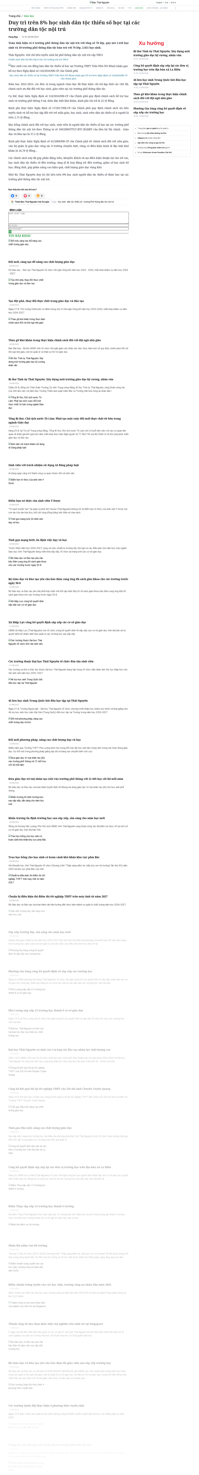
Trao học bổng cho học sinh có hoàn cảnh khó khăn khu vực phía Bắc (54, 857)
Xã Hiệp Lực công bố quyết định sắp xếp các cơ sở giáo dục (47, 622)
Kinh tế (99, 8)
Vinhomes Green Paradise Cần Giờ (157, 152)
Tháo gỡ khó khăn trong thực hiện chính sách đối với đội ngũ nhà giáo (54, 340)
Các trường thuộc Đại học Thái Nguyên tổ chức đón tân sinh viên (51, 661)
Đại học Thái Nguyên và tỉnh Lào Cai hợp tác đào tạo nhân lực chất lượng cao (59, 1049)
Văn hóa (111, 8)
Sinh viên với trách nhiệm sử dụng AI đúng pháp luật (43, 465)
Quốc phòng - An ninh (157, 8)
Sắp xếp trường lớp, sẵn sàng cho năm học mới (39, 932)
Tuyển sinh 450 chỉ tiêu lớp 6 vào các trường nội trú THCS (38, 59)
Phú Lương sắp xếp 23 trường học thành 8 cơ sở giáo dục (45, 1010)
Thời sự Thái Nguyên (53, 8)
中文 (166, 3)
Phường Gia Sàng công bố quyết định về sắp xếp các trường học (50, 971)
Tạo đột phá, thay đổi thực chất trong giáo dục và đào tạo (46, 301)
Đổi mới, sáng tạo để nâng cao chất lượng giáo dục (41, 262)
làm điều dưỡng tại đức (157, 133)
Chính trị (71, 8)
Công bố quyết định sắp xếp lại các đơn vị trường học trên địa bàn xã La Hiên (59, 1167)
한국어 (173, 3)
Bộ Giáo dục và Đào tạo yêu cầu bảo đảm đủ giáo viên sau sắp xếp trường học (59, 1363)
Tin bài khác (19, 235)
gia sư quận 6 (152, 128)
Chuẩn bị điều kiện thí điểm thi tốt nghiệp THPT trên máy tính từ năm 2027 (58, 896)
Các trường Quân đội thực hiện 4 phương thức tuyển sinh (46, 1405)
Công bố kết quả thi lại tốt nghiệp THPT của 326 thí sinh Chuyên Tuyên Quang (59, 1088)
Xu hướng (151, 43)
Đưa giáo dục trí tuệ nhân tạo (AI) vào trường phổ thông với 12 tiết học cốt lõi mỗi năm (65, 779)
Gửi (10, 232)
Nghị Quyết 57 (86, 8)
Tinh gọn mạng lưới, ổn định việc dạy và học (37, 540)
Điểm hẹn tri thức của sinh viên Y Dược (34, 500)
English (159, 3)
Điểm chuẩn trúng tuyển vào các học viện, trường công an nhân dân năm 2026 (59, 1284)
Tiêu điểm (35, 8)
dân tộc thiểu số (74, 202)
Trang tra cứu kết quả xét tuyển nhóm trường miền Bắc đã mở (49, 1445)
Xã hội (121, 8)
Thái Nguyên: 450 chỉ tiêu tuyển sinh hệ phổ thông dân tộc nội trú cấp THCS (55, 55)
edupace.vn (142, 138)
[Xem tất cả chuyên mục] (175, 8)
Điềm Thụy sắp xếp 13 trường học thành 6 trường (41, 1206)
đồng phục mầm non (156, 148)
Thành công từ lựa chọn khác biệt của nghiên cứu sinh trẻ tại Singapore (55, 1324)
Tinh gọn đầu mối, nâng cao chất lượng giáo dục (40, 1128)
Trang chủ (14, 16)
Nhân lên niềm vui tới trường (27, 1245)
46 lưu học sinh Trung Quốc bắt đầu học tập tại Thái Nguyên (48, 700)
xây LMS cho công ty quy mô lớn (151, 143)
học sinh (62, 202)
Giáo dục (139, 8)
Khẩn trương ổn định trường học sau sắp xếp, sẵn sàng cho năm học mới (56, 818)
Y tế (129, 8)
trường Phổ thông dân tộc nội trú (98, 202)
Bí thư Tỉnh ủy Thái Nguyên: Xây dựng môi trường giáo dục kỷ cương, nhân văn (60, 379)
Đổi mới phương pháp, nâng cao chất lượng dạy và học (44, 739)
